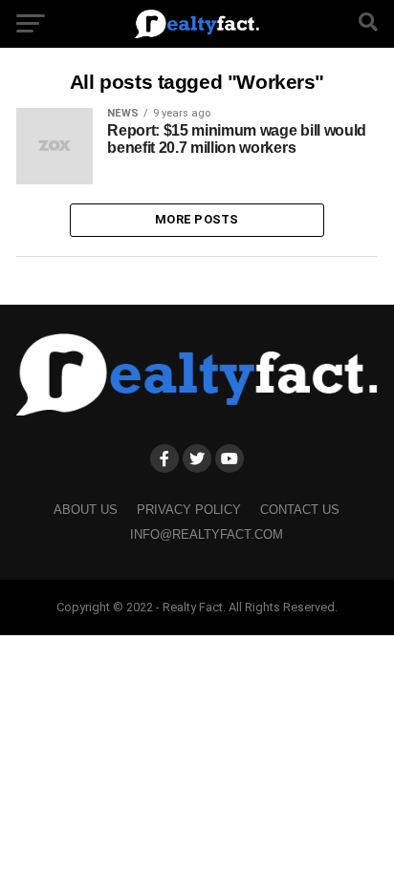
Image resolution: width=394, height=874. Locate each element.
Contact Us (299, 509)
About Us (86, 509)
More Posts (197, 219)
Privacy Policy (189, 509)
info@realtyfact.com (206, 534)
